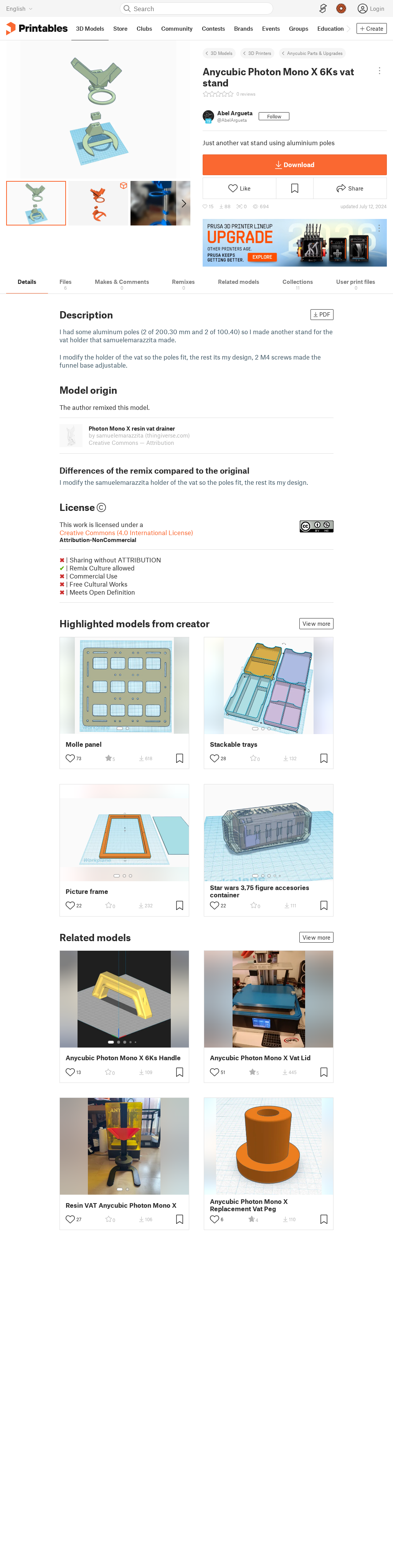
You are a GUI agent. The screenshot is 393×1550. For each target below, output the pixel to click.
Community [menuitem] (177, 28)
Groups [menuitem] (298, 28)
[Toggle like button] (70, 758)
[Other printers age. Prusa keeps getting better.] (295, 243)
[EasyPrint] (323, 8)
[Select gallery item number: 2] (127, 728)
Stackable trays (234, 744)
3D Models (222, 53)
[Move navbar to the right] (348, 28)
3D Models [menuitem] (90, 28)
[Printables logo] (37, 28)
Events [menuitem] (271, 28)
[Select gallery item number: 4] (275, 728)
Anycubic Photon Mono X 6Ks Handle (123, 1057)
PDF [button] (324, 314)
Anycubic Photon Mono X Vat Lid (260, 1057)
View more (316, 623)
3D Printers (259, 53)
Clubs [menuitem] (144, 28)
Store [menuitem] (120, 28)
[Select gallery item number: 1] (120, 728)
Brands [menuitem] (243, 28)
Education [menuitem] (330, 28)
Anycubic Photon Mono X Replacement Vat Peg (249, 1205)
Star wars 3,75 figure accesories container (259, 891)
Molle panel (84, 744)
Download (299, 164)
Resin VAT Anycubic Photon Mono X (121, 1205)
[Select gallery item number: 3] (269, 728)
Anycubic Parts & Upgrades (315, 53)
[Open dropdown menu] (379, 70)
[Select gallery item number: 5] (280, 728)
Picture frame (87, 891)
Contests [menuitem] (213, 28)
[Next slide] (183, 203)
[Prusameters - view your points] (341, 8)
